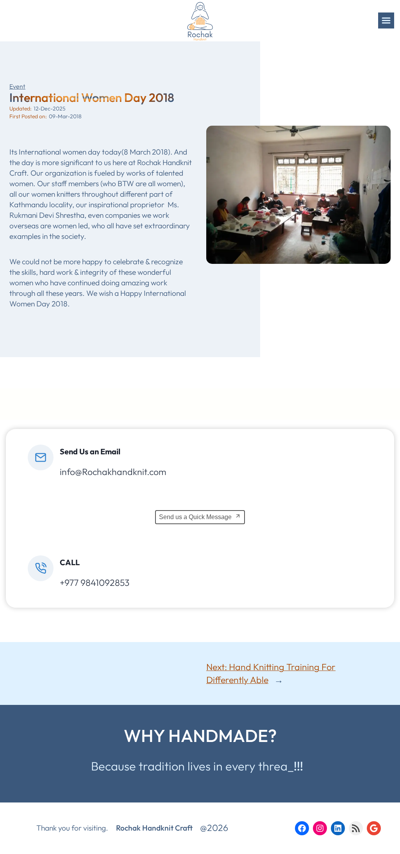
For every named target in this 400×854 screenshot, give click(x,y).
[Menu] (386, 20)
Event (17, 86)
